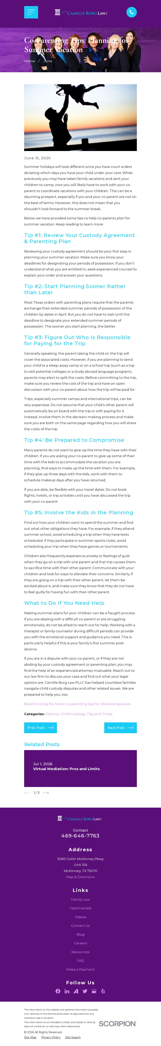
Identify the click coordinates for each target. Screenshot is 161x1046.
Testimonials (80, 908)
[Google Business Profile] (94, 991)
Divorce (52, 714)
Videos (80, 917)
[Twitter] (85, 991)
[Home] (82, 12)
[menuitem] (30, 1037)
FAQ (80, 961)
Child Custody (72, 714)
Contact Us (80, 926)
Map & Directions (80, 877)
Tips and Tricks (100, 714)
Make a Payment (80, 969)
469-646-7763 (80, 836)
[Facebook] (58, 991)
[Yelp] (103, 991)
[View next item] (46, 793)
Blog (81, 934)
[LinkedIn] (67, 991)
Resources (80, 952)
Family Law (80, 899)
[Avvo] (76, 991)
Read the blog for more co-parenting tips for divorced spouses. (77, 704)
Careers (80, 943)
